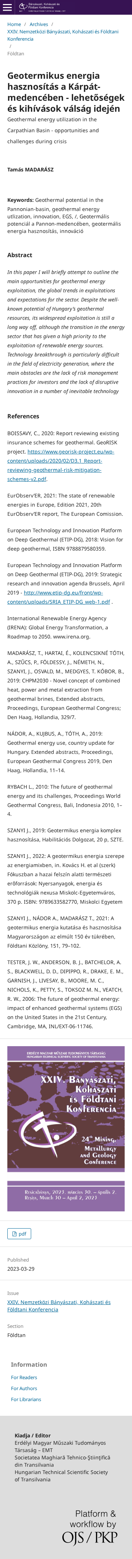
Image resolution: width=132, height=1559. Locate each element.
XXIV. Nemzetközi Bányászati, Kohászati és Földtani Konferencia (62, 35)
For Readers (24, 1377)
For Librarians (26, 1399)
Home (14, 24)
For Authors (24, 1388)
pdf (22, 1233)
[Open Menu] (7, 7)
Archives (39, 24)
